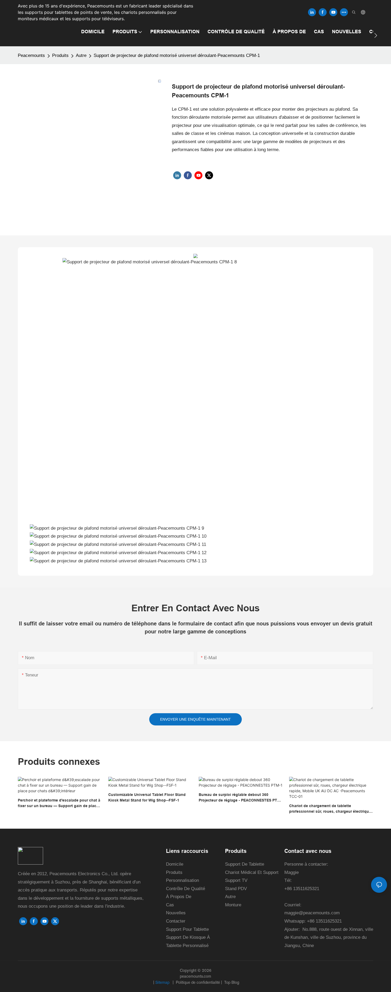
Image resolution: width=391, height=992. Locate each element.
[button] (375, 35)
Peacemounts (31, 55)
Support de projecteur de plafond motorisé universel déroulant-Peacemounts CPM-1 (177, 55)
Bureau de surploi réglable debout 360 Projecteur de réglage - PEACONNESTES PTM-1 (240, 797)
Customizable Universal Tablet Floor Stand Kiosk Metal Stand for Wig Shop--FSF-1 (147, 797)
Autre (81, 55)
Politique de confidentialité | (199, 982)
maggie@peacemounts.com (312, 912)
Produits (60, 55)
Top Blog (231, 982)
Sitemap (162, 982)
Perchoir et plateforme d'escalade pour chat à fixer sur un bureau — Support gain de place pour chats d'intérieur (59, 803)
